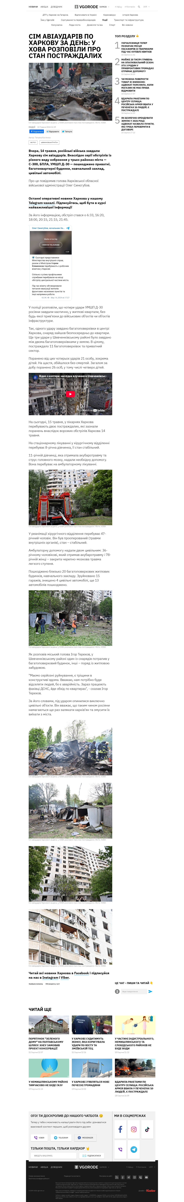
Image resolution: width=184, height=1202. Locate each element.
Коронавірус (109, 14)
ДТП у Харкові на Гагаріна (55, 14)
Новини (33, 7)
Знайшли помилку (36, 984)
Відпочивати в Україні (86, 14)
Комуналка (56, 25)
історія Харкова (130, 14)
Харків (103, 1167)
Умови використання (37, 1176)
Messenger (87, 1138)
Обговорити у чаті (53, 984)
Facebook (81, 973)
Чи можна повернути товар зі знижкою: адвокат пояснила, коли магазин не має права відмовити (137, 85)
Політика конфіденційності (39, 1178)
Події (104, 20)
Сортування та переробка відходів (78, 20)
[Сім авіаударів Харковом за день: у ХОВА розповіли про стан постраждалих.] (70, 497)
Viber (65, 977)
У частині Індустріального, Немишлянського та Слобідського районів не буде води (134, 1043)
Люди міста (74, 25)
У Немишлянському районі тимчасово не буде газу (48, 1083)
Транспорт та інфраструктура (128, 20)
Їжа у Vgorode (47, 20)
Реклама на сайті (105, 1176)
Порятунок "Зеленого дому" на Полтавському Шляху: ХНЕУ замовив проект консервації (46, 1043)
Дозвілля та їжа (95, 25)
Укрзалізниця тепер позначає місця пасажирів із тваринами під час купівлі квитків (137, 47)
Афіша (44, 7)
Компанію (130, 7)
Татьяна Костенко (43, 137)
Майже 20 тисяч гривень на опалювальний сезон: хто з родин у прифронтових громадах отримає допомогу (137, 65)
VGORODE (88, 1167)
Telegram (63, 1138)
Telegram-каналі (42, 203)
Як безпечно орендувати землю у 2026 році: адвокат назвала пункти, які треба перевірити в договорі (137, 123)
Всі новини (127, 25)
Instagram (50, 977)
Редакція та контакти (72, 1176)
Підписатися (94, 1156)
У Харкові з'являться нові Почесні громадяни (90, 1083)
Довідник (56, 7)
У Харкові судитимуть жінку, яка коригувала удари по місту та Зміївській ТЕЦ (88, 1043)
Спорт (112, 25)
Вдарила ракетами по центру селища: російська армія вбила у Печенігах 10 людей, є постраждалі (137, 104)
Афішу (119, 7)
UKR (145, 7)
